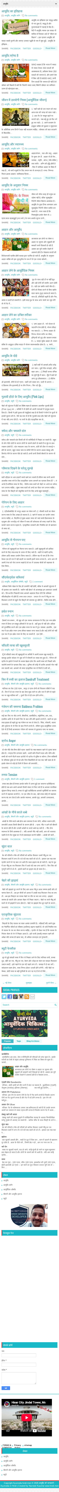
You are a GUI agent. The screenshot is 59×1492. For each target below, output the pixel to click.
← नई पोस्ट (7, 983)
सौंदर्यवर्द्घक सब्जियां (13, 577)
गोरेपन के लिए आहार (13, 502)
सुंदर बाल (7, 846)
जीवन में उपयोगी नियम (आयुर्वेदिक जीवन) (24, 99)
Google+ (37, 48)
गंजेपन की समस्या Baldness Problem (22, 706)
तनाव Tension (9, 774)
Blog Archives (33, 1041)
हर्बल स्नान (7, 611)
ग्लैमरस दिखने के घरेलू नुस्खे (17, 468)
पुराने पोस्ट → (51, 983)
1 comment (37, 581)
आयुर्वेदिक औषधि (17, 581)
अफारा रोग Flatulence (11, 1092)
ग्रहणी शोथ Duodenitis (11, 1082)
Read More (50, 48)
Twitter (26, 48)
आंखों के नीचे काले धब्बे (14, 812)
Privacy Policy (17, 1446)
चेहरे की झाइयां (10, 880)
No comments (31, 15)
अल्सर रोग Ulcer (8, 1104)
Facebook (15, 48)
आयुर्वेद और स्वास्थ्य (13, 144)
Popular (7, 1041)
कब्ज (3, 1159)
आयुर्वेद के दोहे (9, 355)
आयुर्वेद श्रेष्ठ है (10, 55)
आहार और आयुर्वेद (12, 229)
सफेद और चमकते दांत (14, 430)
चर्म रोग (4, 1147)
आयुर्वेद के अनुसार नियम (15, 185)
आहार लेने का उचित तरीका (17, 314)
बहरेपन (4, 1137)
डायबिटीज (5, 1054)
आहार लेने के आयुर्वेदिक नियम (18, 270)
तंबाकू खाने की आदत (9, 1114)
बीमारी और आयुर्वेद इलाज (20, 684)
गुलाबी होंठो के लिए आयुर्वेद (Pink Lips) (23, 396)
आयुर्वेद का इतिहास (12, 11)
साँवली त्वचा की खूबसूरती (16, 645)
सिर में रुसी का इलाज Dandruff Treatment (25, 679)
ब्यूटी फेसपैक (9, 948)
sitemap (28, 1445)
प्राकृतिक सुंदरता (11, 914)
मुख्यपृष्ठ (29, 983)
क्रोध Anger (9, 740)
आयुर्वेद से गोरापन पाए (13, 539)
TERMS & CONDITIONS (7, 1447)
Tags (19, 1041)
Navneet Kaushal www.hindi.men (44, 1486)
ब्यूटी (12, 401)
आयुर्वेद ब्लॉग (15, 15)
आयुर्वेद (7, 15)
